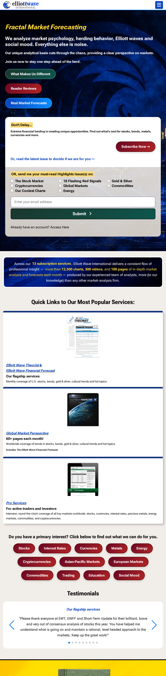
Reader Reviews (23, 88)
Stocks (24, 548)
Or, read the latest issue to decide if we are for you (51, 159)
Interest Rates (55, 548)
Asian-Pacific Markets (82, 562)
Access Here (59, 227)
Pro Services (16, 503)
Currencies (88, 548)
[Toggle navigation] (159, 5)
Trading (68, 575)
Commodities (37, 575)
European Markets (128, 562)
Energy (141, 548)
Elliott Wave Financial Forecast (30, 371)
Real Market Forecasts (29, 103)
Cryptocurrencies (37, 562)
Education (97, 575)
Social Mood (129, 575)
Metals (116, 548)
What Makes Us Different (30, 74)
